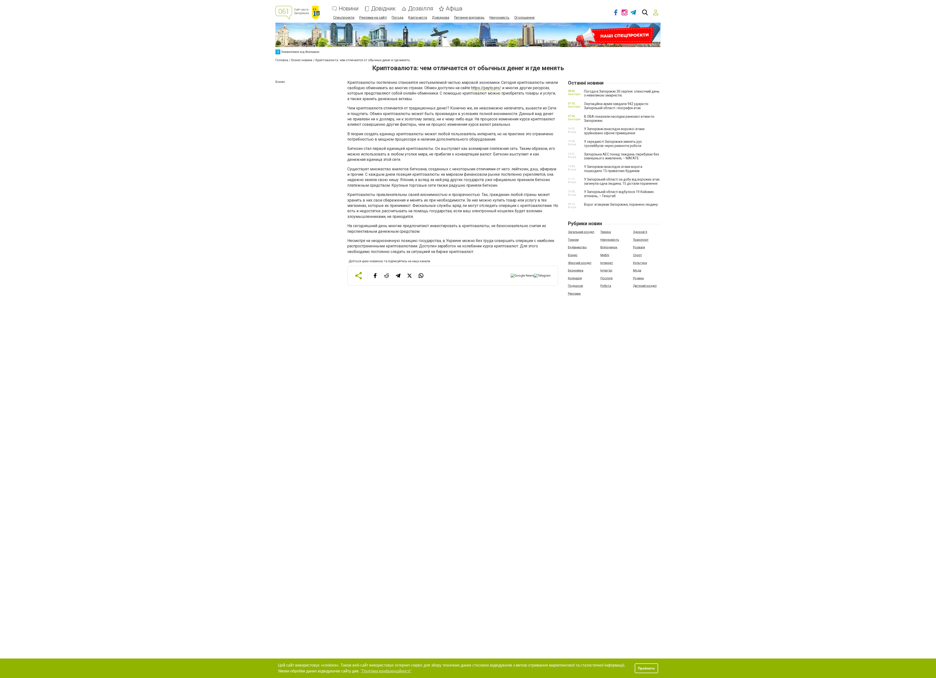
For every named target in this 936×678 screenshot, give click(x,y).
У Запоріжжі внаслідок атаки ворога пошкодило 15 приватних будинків (613, 169)
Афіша (454, 8)
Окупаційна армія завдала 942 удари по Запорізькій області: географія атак (616, 106)
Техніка (605, 232)
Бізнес (572, 255)
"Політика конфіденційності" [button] (386, 671)
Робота (605, 286)
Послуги (606, 278)
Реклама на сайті (373, 17)
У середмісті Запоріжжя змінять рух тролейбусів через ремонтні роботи (613, 144)
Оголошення (524, 17)
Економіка (575, 270)
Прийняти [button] (646, 668)
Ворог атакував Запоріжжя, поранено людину (621, 204)
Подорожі (575, 286)
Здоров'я (640, 232)
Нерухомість (499, 17)
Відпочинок (608, 247)
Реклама (574, 293)
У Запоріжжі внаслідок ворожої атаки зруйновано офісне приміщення (614, 131)
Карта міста (417, 17)
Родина (638, 278)
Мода (637, 270)
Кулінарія (575, 278)
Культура (640, 263)
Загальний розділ (581, 232)
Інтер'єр (606, 270)
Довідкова (440, 17)
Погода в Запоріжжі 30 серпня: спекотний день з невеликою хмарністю (622, 93)
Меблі (604, 255)
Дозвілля (420, 8)
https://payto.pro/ (486, 88)
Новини (349, 8)
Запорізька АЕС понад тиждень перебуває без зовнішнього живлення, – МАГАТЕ (621, 156)
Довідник (383, 8)
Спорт (637, 255)
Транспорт (641, 240)
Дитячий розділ (645, 286)
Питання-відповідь (469, 17)
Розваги (639, 247)
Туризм (573, 240)
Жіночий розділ (579, 263)
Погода (397, 17)
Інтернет (606, 263)
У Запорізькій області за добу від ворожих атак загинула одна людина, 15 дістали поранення (622, 181)
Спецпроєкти (343, 17)
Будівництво (577, 247)
